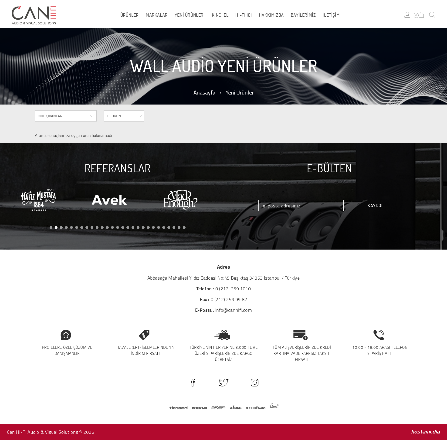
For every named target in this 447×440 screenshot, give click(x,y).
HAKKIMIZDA (271, 15)
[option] (47, 200)
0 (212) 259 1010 (233, 288)
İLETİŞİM (331, 15)
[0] (421, 15)
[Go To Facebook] (192, 382)
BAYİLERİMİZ (303, 15)
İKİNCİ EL (219, 15)
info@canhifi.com (233, 310)
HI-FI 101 (243, 15)
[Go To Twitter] (223, 382)
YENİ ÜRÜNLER (189, 15)
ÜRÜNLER (129, 15)
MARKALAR (157, 15)
